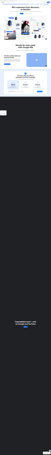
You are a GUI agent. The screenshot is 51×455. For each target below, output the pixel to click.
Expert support (12, 2)
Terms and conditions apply (31, 79)
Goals (5, 2)
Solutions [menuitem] (8, 0)
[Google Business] (1, 0)
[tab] (19, 50)
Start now (48, 2)
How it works (8, 2)
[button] (46, 39)
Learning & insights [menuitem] (12, 0)
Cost (10, 2)
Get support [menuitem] (15, 0)
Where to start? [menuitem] (5, 0)
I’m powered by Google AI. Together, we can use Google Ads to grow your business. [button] (46, 453)
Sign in (45, 2)
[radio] (13, 85)
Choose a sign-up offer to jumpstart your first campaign (25, 76)
